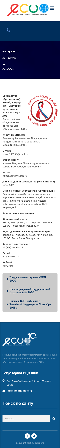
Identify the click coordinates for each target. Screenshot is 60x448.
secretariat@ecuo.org (20, 390)
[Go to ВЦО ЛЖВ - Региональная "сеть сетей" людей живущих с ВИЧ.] (3, 51)
